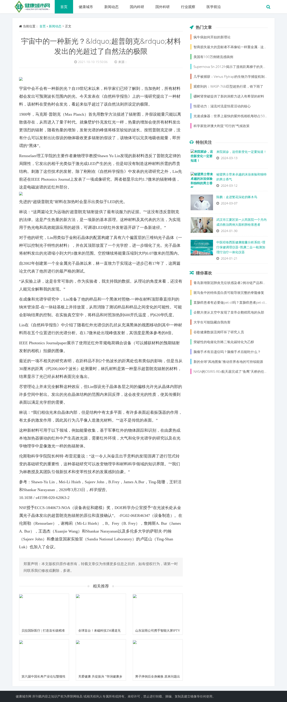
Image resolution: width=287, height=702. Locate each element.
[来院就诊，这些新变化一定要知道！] (202, 158)
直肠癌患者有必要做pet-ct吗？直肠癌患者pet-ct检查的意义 (238, 302)
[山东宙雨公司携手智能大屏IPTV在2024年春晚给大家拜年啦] (158, 610)
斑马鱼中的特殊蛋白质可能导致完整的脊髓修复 (229, 292)
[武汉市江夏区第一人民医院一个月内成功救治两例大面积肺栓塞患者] (202, 226)
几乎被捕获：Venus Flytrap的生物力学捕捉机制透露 (232, 76)
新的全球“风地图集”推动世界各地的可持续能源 (228, 361)
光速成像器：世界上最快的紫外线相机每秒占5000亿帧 (235, 116)
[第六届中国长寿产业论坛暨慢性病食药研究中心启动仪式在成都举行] (44, 656)
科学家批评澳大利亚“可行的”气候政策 (222, 126)
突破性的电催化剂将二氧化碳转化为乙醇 (224, 342)
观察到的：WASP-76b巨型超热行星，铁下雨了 (228, 86)
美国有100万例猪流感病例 (213, 56)
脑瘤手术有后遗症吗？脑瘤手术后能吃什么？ (227, 351)
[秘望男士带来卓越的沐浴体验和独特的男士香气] (202, 181)
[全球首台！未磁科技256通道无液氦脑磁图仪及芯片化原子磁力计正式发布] (101, 610)
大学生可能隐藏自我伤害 (212, 322)
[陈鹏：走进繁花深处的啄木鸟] (202, 203)
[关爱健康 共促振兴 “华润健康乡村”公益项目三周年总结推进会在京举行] (101, 656)
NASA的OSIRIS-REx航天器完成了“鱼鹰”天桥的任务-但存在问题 (239, 371)
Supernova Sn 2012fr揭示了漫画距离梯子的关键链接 (233, 66)
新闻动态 (111, 6)
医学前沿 (214, 6)
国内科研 (137, 6)
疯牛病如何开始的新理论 (212, 37)
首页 (63, 6)
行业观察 (188, 6)
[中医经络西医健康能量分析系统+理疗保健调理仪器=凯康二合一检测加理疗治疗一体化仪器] (202, 249)
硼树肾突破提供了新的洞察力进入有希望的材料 (229, 96)
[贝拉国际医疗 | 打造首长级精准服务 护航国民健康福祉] (44, 610)
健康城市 (86, 6)
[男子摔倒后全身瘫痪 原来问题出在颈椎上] (158, 656)
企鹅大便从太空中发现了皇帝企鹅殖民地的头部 (229, 312)
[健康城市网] (33, 5)
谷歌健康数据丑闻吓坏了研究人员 (219, 332)
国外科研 (162, 6)
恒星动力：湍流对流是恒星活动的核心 (222, 106)
